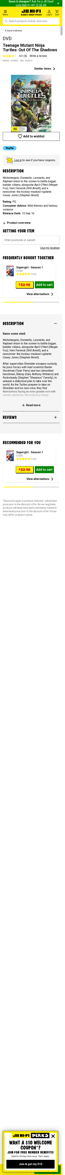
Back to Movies (14, 30)
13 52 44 (40, 5)
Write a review (38, 56)
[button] (11, 12)
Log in (18, 160)
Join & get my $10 (30, 1164)
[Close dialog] (53, 1136)
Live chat (21, 5)
